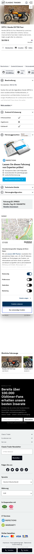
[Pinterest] (17, 469)
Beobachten (9, 48)
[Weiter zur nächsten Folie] (32, 15)
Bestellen (16, 458)
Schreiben (10, 550)
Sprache (4, 477)
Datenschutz (27, 543)
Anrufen (26, 550)
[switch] (29, 279)
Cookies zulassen (17, 304)
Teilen (30, 48)
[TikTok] (26, 469)
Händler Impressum (10, 207)
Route (28, 221)
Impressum (6, 543)
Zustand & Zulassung (17, 66)
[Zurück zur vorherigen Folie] (2, 15)
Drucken (21, 48)
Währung (4, 488)
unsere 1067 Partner (14, 254)
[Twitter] (12, 469)
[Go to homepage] (10, 2)
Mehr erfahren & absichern (12, 179)
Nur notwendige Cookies (17, 310)
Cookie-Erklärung (17, 544)
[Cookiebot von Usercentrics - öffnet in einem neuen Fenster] (24, 242)
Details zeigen (23, 298)
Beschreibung (4, 66)
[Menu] (26, 2)
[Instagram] (21, 469)
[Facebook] (7, 469)
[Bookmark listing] (31, 7)
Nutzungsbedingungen (16, 543)
